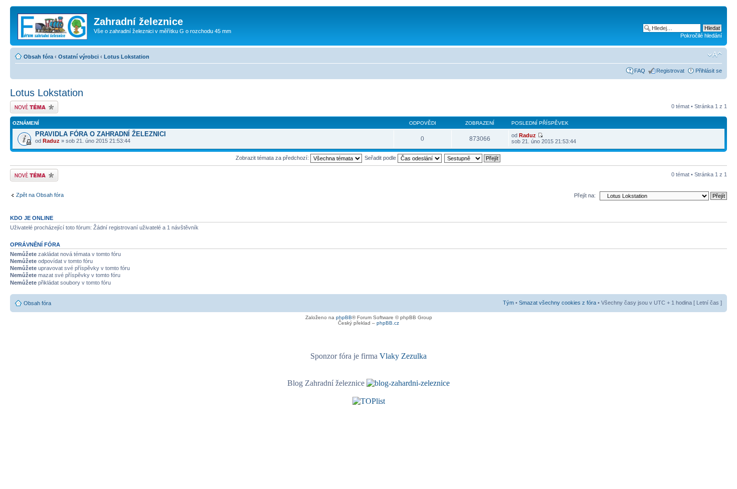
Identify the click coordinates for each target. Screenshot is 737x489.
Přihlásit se (708, 71)
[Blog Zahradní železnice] (408, 383)
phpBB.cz (388, 323)
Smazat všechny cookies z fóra (557, 303)
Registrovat (670, 71)
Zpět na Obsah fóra (40, 195)
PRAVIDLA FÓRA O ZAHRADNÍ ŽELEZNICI (100, 134)
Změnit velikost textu (714, 54)
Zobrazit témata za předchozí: (273, 158)
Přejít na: (585, 195)
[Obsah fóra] (53, 25)
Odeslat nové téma (33, 104)
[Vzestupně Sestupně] (472, 158)
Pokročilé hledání (701, 36)
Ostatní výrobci (78, 57)
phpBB (344, 317)
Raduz (51, 141)
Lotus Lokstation (126, 57)
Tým (508, 303)
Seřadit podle (381, 158)
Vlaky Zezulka (403, 356)
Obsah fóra (38, 57)
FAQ (639, 71)
